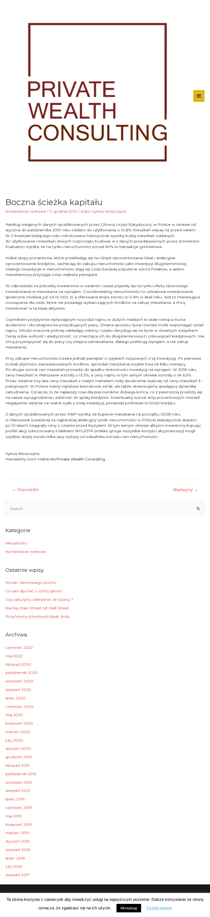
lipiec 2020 (15, 698)
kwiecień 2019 (18, 824)
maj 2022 (13, 656)
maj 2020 (14, 715)
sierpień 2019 (17, 790)
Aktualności (16, 543)
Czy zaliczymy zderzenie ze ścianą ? (39, 599)
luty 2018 (13, 866)
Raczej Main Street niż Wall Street (37, 608)
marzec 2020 (17, 731)
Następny (185, 489)
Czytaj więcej (159, 908)
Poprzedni (25, 489)
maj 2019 (13, 816)
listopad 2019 (17, 765)
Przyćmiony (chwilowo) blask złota (37, 616)
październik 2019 (20, 774)
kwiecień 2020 (19, 723)
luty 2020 (14, 740)
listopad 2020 (18, 664)
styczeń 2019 (17, 841)
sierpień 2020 (18, 689)
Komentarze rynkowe (25, 211)
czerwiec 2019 (18, 807)
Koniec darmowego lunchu (30, 582)
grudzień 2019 (18, 757)
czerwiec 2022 (19, 647)
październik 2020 (21, 672)
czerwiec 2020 (19, 706)
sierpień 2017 (17, 875)
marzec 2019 (17, 833)
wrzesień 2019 (18, 782)
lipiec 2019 (15, 799)
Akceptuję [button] (128, 908)
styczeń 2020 (18, 748)
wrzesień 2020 (19, 681)
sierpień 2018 (17, 849)
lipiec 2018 (15, 858)
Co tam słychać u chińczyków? (34, 591)
